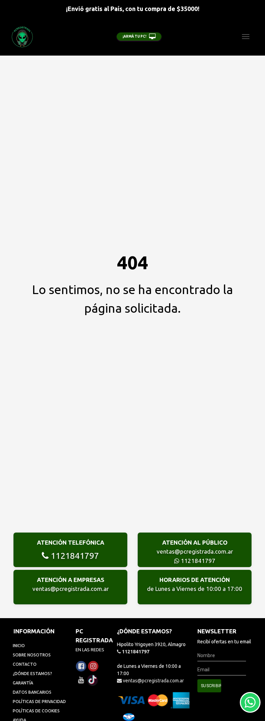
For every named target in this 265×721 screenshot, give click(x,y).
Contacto (25, 664)
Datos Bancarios (32, 692)
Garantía (23, 683)
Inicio (19, 645)
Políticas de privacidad (39, 701)
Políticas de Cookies (36, 711)
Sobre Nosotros (32, 655)
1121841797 (74, 556)
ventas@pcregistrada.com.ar (195, 551)
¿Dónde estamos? (32, 673)
